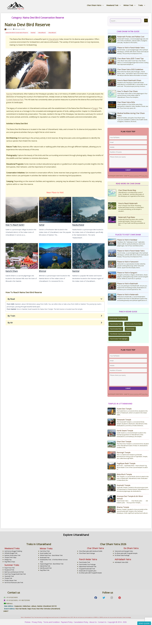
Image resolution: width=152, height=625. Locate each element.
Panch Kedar (130, 329)
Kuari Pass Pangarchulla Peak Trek (15, 574)
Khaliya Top (8, 560)
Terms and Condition (51, 622)
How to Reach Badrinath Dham (129, 80)
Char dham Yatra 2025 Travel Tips (130, 58)
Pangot (95, 108)
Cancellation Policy (81, 622)
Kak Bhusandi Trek (46, 568)
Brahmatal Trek (44, 557)
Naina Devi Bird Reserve (27, 24)
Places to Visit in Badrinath (127, 283)
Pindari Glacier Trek (11, 580)
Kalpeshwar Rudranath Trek (87, 566)
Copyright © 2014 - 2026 (117, 622)
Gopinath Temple (123, 485)
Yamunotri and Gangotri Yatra (124, 551)
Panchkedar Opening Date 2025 (120, 334)
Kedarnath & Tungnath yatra (87, 571)
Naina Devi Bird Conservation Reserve (17, 33)
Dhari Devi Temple (124, 441)
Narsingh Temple (123, 452)
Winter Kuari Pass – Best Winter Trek (51, 555)
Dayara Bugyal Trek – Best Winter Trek (51, 564)
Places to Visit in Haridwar (127, 240)
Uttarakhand (41, 33)
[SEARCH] (146, 20)
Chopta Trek (8, 578)
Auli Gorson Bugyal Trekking (13, 551)
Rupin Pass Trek (10, 568)
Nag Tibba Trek (44, 570)
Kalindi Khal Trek (45, 566)
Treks (140, 5)
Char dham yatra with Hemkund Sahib (90, 551)
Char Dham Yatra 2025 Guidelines (130, 69)
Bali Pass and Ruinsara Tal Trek (14, 572)
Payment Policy (67, 622)
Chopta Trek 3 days (10, 557)
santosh (9, 29)
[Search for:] (125, 20)
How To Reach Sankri (21, 210)
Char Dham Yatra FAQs (126, 102)
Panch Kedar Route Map (133, 324)
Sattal (55, 210)
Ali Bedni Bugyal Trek (11, 553)
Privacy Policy (144, 175)
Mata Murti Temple (124, 474)
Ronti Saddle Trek (45, 553)
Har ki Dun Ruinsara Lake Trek (14, 582)
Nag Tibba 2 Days (10, 562)
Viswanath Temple (124, 420)
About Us (93, 622)
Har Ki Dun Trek (45, 551)
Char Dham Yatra (94, 5)
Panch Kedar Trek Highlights (119, 339)
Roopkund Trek (9, 570)
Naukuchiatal (88, 210)
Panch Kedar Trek (115, 324)
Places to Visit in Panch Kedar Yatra (130, 47)
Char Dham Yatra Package (87, 553)
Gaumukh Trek (9, 576)
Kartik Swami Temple (125, 430)
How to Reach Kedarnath (128, 190)
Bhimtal (55, 256)
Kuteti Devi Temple (124, 409)
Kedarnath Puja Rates (126, 204)
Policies (28, 622)
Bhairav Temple (123, 507)
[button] (55, 299)
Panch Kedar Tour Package (118, 318)
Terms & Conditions (134, 175)
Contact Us (102, 622)
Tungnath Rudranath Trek (87, 569)
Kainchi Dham (21, 256)
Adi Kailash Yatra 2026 (121, 562)
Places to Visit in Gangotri (127, 272)
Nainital (33, 33)
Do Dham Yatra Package (122, 555)
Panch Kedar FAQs (116, 329)
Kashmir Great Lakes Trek (12, 555)
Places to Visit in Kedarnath (127, 294)
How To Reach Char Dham (127, 91)
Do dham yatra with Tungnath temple (126, 553)
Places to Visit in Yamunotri (127, 262)
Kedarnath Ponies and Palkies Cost (130, 36)
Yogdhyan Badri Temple (126, 463)
